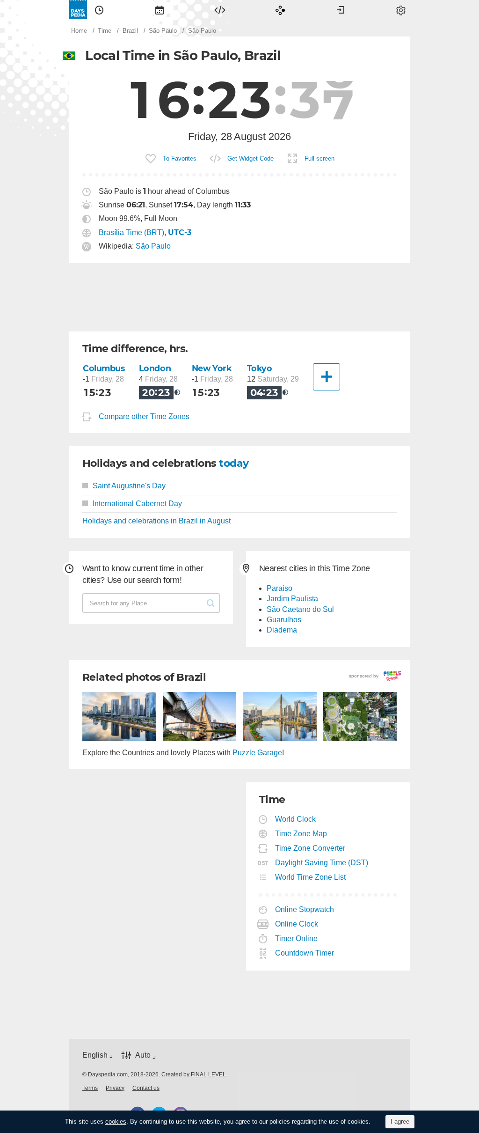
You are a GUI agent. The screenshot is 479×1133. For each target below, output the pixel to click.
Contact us (146, 1088)
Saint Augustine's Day (129, 486)
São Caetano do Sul (300, 609)
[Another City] (326, 376)
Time (99, 9)
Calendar (159, 9)
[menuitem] (99, 9)
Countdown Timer (305, 953)
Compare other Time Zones (144, 417)
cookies (115, 1121)
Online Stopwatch (305, 909)
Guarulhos (284, 620)
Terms (90, 1088)
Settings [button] (401, 9)
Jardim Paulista (292, 599)
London (155, 368)
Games (280, 9)
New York (212, 368)
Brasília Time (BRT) (131, 232)
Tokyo (259, 368)
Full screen (319, 158)
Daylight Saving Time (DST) (322, 863)
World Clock (296, 819)
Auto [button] (143, 1055)
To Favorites (179, 158)
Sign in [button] (340, 9)
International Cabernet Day (137, 504)
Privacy (115, 1088)
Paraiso (279, 588)
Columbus (104, 368)
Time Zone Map (301, 834)
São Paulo (153, 246)
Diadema (282, 630)
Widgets (220, 9)
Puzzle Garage (257, 753)
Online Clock (297, 924)
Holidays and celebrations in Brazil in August (156, 521)
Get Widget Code (250, 158)
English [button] (95, 1055)
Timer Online (297, 938)
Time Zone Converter (310, 848)
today (233, 463)
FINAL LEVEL (208, 1074)
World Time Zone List (311, 877)
